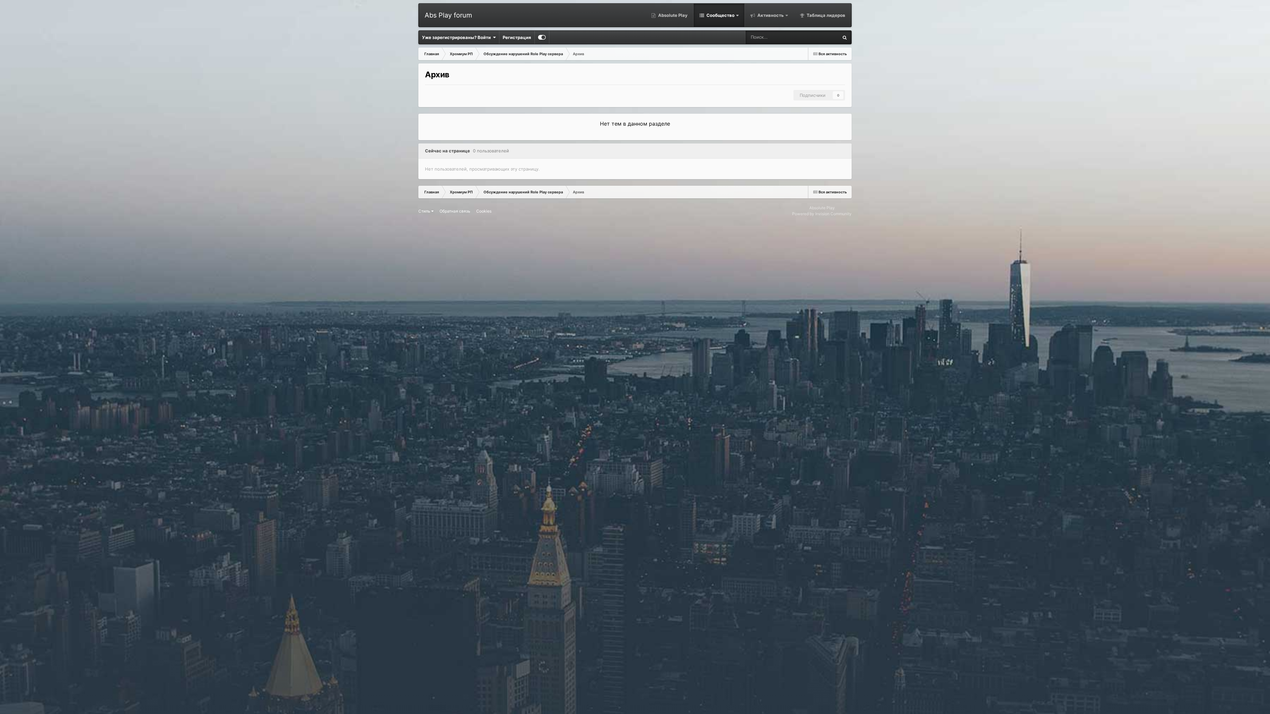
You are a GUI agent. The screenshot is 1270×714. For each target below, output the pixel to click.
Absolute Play (672, 15)
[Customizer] (542, 37)
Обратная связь (455, 211)
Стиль (424, 211)
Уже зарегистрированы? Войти (457, 37)
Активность (770, 15)
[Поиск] (844, 37)
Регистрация (517, 37)
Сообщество (720, 15)
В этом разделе (814, 37)
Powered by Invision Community (822, 213)
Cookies (483, 211)
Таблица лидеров (825, 15)
